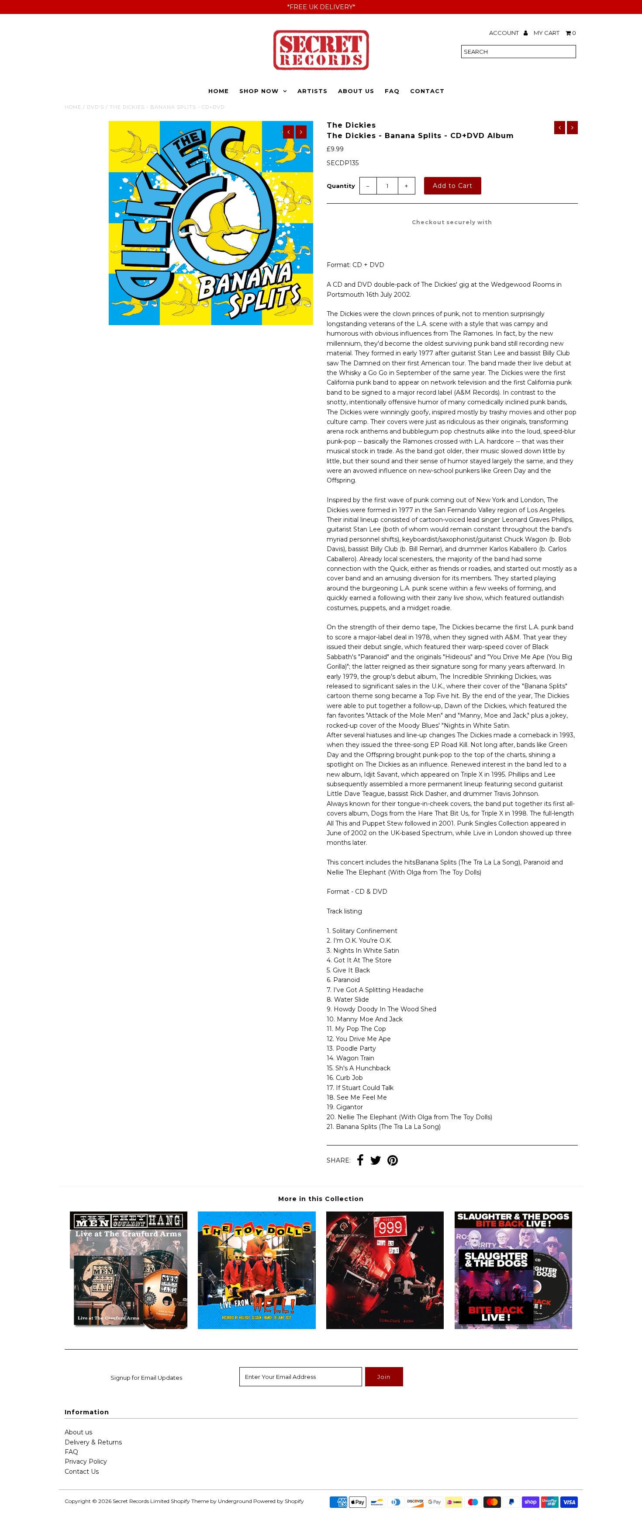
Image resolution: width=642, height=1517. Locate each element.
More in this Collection (321, 1199)
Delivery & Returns (93, 1442)
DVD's (95, 107)
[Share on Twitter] (375, 1161)
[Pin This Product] (392, 1161)
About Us (356, 90)
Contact (427, 90)
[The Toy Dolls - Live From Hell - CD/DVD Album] (256, 1327)
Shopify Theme (190, 1501)
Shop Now (259, 90)
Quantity (341, 185)
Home (218, 90)
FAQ (392, 90)
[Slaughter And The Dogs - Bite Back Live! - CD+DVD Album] (513, 1327)
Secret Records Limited (141, 1501)
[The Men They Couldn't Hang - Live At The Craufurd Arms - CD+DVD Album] (128, 1327)
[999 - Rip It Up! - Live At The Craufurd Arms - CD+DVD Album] (385, 1327)
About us (78, 1432)
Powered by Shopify (278, 1501)
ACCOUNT (504, 32)
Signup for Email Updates (146, 1377)
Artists (312, 90)
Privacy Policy (86, 1461)
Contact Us (82, 1471)
